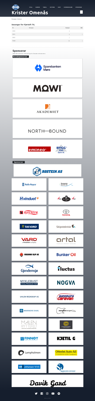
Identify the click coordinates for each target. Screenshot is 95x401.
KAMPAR (38, 7)
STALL (30, 7)
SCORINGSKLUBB (68, 7)
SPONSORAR (78, 7)
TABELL (45, 7)
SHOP (59, 7)
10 (69, 40)
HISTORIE (52, 7)
